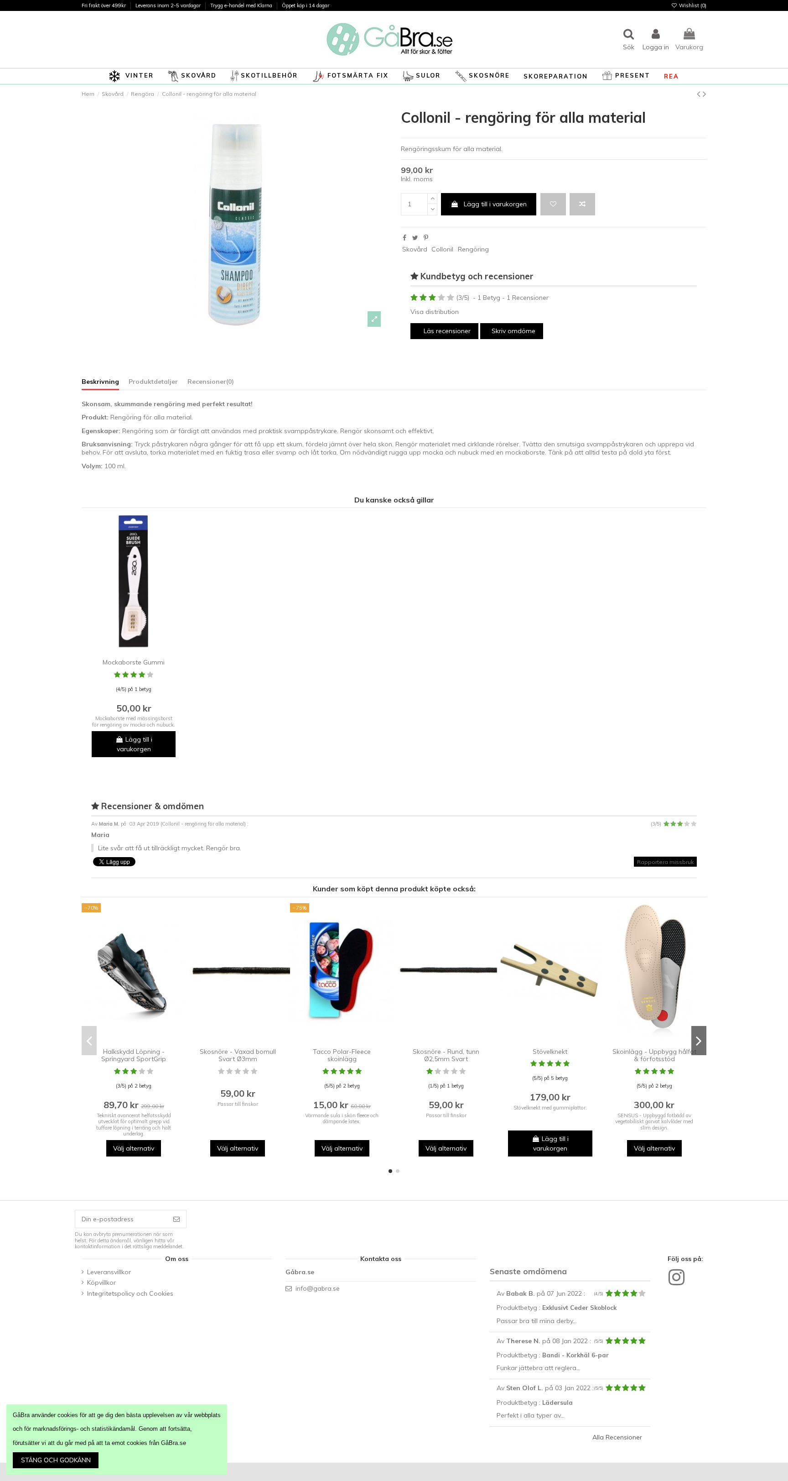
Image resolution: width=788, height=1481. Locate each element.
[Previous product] (700, 93)
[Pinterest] (426, 238)
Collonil (442, 249)
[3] (432, 297)
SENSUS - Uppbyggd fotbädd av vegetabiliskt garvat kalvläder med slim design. (654, 1121)
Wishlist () (692, 5)
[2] (423, 297)
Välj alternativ (133, 1148)
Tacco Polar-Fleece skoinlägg (342, 1055)
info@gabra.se (318, 1288)
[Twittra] (415, 238)
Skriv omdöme (513, 331)
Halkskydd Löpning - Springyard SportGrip (133, 1055)
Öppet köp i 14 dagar (305, 5)
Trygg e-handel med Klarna (242, 5)
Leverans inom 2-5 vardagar (168, 5)
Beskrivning (100, 381)
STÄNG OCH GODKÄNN (56, 1460)
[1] (414, 297)
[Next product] (704, 93)
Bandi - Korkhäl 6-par (575, 1355)
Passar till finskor (238, 1104)
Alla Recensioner (617, 1437)
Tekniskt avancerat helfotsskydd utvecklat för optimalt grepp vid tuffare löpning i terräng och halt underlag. (133, 1124)
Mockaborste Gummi (134, 662)
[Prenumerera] (176, 1219)
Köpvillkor (101, 1282)
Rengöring (473, 249)
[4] (441, 297)
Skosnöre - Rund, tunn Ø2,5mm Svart (446, 1055)
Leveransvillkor (109, 1272)
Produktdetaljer (153, 381)
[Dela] (404, 238)
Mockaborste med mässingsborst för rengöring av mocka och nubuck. (133, 721)
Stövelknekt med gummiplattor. (550, 1107)
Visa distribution (434, 312)
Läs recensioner (446, 331)
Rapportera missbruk (665, 861)
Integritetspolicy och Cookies (130, 1293)
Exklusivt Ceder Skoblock (579, 1307)
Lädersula (557, 1402)
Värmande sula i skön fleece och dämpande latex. (341, 1118)
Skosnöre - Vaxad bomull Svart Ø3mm (238, 1055)
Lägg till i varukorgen (495, 204)
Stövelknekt (550, 1051)
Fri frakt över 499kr (104, 5)
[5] (450, 297)
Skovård (414, 249)
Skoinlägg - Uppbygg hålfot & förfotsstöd (654, 1055)
